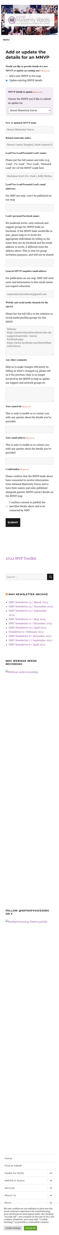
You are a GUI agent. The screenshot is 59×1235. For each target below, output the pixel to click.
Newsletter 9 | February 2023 (26, 631)
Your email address (20, 437)
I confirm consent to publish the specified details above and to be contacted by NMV (27, 506)
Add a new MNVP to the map (25, 76)
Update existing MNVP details (25, 80)
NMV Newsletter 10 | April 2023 (27, 627)
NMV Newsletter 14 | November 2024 (31, 606)
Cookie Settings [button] (13, 1228)
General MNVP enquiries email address (26, 271)
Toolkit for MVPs (14, 1173)
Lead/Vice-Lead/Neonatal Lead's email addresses (25, 186)
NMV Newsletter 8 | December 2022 (30, 636)
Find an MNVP (13, 1165)
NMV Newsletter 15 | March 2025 (28, 602)
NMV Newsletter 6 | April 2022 (27, 644)
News (8, 1202)
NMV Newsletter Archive (28, 594)
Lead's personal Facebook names (22, 216)
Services (10, 1188)
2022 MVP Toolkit (21, 558)
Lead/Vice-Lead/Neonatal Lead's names (26, 153)
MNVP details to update (25, 91)
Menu (6, 39)
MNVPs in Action (15, 1180)
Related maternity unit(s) (18, 138)
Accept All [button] (30, 1228)
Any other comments (16, 359)
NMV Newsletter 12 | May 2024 (27, 619)
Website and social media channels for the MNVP (27, 304)
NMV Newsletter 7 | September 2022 (30, 640)
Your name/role (18, 406)
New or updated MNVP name (21, 122)
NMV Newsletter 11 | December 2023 (30, 623)
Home (8, 1158)
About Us (10, 1195)
